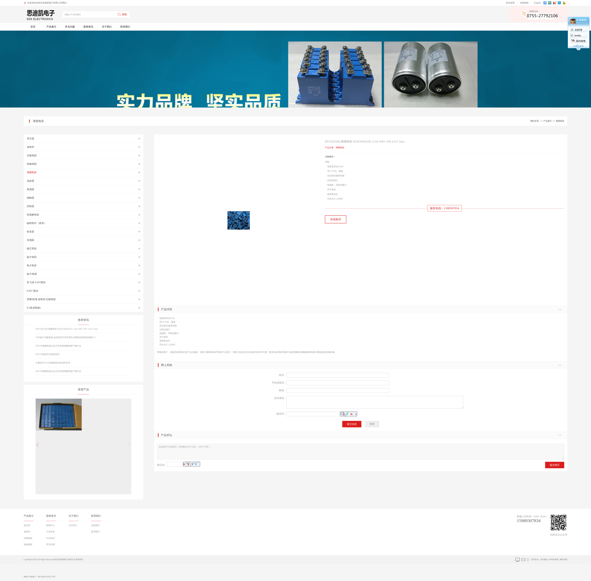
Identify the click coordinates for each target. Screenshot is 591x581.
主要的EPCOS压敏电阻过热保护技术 (53, 363)
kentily (578, 35)
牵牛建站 (544, 559)
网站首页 (534, 121)
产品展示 (51, 26)
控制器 (30, 206)
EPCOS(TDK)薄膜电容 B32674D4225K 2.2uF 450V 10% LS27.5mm (67, 329)
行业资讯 (50, 532)
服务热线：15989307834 (444, 208)
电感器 (30, 189)
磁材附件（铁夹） (36, 223)
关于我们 (107, 26)
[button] (128, 444)
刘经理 (578, 30)
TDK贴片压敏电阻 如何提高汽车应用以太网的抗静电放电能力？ (66, 337)
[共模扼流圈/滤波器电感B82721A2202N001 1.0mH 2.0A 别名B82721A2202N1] (59, 441)
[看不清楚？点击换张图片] (348, 414)
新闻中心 (50, 525)
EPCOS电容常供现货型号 (48, 354)
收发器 (30, 231)
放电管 (30, 147)
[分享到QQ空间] (550, 3)
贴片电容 (32, 257)
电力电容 (32, 265)
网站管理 (563, 559)
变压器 (30, 138)
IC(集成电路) (34, 307)
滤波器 (30, 181)
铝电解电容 (33, 214)
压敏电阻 (32, 155)
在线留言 (95, 525)
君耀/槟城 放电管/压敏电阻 (41, 299)
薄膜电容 (560, 121)
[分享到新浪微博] (555, 3)
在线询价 (524, 3)
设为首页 (510, 3)
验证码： (281, 413)
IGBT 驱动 (32, 291)
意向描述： (280, 398)
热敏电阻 (32, 164)
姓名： (282, 375)
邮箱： (282, 390)
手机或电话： (279, 382)
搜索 (124, 14)
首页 (32, 26)
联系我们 (125, 26)
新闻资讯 (88, 26)
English (537, 3)
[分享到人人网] (560, 3)
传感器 (30, 240)
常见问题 (70, 26)
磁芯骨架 (32, 248)
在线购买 (335, 219)
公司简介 (73, 525)
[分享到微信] (564, 3)
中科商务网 (553, 559)
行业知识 (50, 538)
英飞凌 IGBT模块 (36, 282)
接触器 (30, 197)
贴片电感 (32, 274)
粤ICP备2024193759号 (46, 577)
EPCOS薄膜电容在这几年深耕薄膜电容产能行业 (58, 346)
